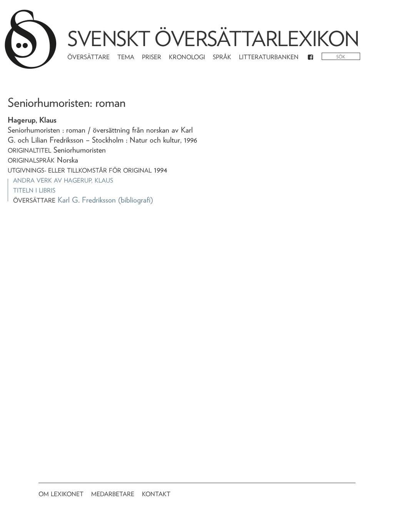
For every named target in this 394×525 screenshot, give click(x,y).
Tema (125, 57)
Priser (151, 57)
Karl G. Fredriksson (87, 199)
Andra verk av (63, 180)
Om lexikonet (60, 494)
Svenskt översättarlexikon (213, 38)
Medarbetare (112, 494)
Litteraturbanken (269, 57)
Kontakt (156, 494)
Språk (222, 57)
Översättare (88, 57)
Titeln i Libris (34, 190)
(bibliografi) (135, 199)
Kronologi (187, 57)
